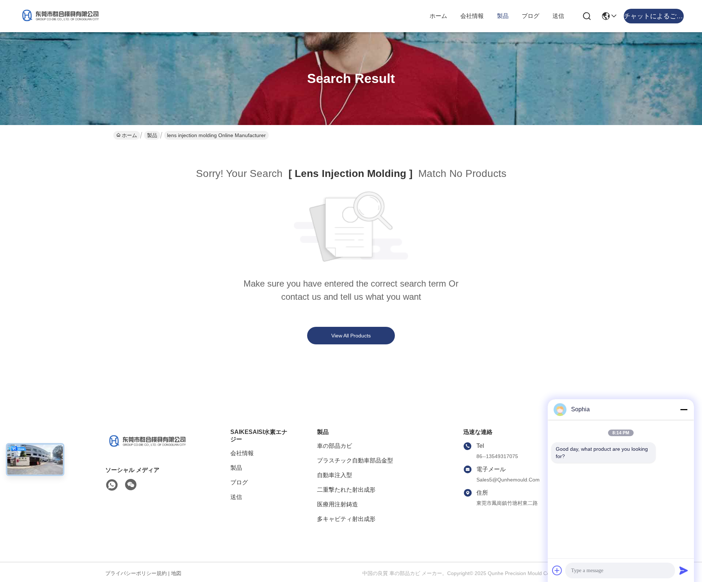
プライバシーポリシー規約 (136, 573)
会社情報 (472, 16)
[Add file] (557, 570)
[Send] (684, 570)
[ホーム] (145, 448)
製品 (503, 16)
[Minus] (683, 409)
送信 (558, 16)
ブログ (530, 16)
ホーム (438, 16)
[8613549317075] (111, 485)
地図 (176, 573)
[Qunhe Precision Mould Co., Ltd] (58, 16)
